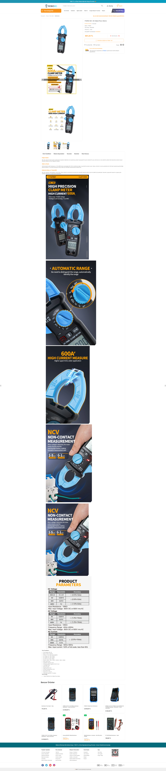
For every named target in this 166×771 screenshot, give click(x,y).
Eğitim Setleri (79, 10)
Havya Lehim (58, 755)
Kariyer (85, 758)
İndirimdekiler (86, 755)
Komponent (58, 758)
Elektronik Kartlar (45, 757)
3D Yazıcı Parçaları (45, 752)
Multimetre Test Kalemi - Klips (48, 706)
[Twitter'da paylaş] (123, 45)
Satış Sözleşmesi (73, 760)
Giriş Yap (111, 5)
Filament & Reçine (45, 755)
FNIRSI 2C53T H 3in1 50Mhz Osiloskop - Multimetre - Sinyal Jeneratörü (71, 706)
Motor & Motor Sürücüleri (47, 760)
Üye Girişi (100, 752)
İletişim (103, 10)
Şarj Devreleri (58, 760)
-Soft (76, 769)
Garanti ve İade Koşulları (75, 755)
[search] (102, 6)
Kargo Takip (100, 755)
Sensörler (43, 758)
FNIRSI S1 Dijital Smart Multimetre (90, 706)
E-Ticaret (79, 769)
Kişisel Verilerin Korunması (75, 758)
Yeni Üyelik (100, 753)
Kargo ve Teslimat (73, 752)
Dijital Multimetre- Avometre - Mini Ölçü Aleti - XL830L (93, 736)
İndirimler (73, 10)
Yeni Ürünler (66, 10)
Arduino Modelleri (45, 753)
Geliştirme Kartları (59, 753)
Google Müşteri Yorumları (94, 10)
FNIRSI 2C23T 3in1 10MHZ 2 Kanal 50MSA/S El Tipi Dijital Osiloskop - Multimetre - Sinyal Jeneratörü (114, 707)
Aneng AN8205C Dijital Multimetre (70, 735)
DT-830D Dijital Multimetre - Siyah (112, 735)
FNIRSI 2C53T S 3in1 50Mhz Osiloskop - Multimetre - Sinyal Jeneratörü (49, 736)
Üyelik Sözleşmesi (73, 753)
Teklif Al (85, 10)
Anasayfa (86, 752)
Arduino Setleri (59, 757)
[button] (121, 45)
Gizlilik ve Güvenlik (73, 757)
